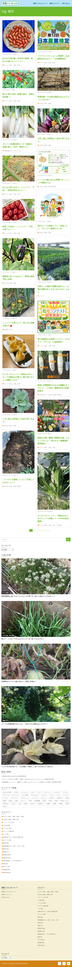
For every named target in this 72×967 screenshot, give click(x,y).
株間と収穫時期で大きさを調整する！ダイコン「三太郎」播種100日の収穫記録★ (53, 388)
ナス (59, 795)
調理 (48, 803)
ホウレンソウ (25, 798)
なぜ (33, 792)
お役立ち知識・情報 (10, 283)
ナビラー (66, 795)
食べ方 (5, 806)
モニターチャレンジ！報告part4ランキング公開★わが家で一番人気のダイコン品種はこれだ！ (18, 377)
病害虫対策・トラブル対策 (11, 861)
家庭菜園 (37, 801)
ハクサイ (6, 798)
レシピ (44, 798)
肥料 (26, 803)
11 (44, 530)
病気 (4, 864)
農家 (55, 803)
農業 (61, 803)
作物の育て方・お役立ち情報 (47, 395)
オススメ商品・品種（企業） (12, 65)
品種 (16, 801)
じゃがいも (25, 792)
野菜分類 (6, 872)
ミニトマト (36, 798)
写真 (67, 798)
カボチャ (58, 792)
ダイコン (45, 795)
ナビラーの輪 (7, 831)
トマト (52, 795)
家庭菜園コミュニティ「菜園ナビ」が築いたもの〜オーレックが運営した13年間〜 (27, 782)
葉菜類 (59, 525)
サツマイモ (6, 795)
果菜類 (6, 329)
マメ (4, 834)
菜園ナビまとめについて (40, 3)
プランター (15, 798)
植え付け (6, 803)
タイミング (16, 795)
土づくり (41, 296)
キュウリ (66, 792)
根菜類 (19, 486)
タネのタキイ (35, 795)
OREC (16, 792)
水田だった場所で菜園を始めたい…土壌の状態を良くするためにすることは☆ (53, 289)
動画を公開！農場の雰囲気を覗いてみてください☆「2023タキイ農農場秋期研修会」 (53, 441)
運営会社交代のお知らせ (10, 776)
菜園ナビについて (54, 3)
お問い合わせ (66, 3)
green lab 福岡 (7, 792)
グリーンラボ (7, 822)
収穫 (11, 801)
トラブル (6, 828)
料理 (51, 801)
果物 (4, 852)
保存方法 (60, 798)
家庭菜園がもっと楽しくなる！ (13, 151)
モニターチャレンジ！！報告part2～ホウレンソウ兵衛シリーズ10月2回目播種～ (53, 518)
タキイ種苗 (25, 795)
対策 (45, 801)
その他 (5, 825)
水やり (14, 803)
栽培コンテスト (65, 801)
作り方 (52, 798)
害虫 (31, 801)
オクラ (40, 792)
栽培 (56, 801)
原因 (5, 801)
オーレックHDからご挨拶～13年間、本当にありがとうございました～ (23, 779)
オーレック (48, 792)
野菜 (67, 803)
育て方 (11, 329)
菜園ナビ (41, 803)
